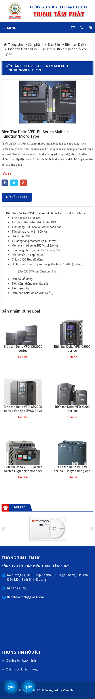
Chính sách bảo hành (21, 660)
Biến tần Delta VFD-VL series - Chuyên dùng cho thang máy (72, 471)
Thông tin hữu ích (22, 652)
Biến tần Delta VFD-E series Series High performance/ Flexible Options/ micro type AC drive (23, 473)
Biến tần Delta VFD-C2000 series (72, 348)
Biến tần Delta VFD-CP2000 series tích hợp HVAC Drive (23, 409)
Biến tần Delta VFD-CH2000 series (23, 348)
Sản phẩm (35, 44)
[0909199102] (11, 686)
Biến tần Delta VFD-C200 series (72, 409)
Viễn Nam (69, 690)
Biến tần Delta (75, 44)
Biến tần (54, 44)
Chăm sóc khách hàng (22, 669)
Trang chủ (15, 44)
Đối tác (19, 507)
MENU (11, 28)
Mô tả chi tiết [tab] (16, 197)
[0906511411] (28, 686)
